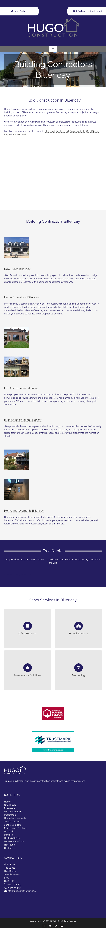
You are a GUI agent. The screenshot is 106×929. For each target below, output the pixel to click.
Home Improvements (15, 818)
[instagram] (56, 926)
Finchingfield (62, 131)
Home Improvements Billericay (24, 510)
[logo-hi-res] (53, 703)
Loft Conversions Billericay (21, 388)
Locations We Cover (14, 841)
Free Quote (9, 844)
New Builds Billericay (17, 269)
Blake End (50, 131)
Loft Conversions (12, 811)
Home (7, 801)
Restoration (10, 815)
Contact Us (9, 848)
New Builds (10, 805)
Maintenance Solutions (15, 828)
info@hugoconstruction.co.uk (22, 891)
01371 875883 (14, 884)
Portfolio (8, 835)
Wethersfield (19, 134)
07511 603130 (14, 887)
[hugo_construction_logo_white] (53, 19)
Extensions (9, 808)
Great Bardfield (77, 131)
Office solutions (12, 821)
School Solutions (12, 825)
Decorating (9, 831)
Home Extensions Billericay (21, 297)
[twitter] (50, 926)
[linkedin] (61, 926)
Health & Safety (12, 838)
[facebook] (44, 926)
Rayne (7, 134)
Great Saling (92, 131)
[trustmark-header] (53, 732)
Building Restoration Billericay (23, 420)
